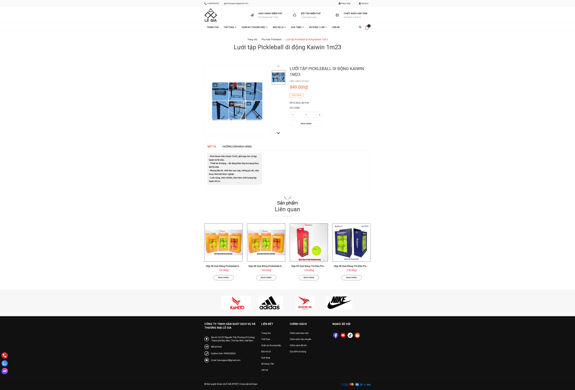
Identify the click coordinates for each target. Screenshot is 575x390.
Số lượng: (295, 108)
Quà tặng (296, 27)
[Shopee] (357, 335)
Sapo (254, 384)
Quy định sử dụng (298, 351)
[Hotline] (4, 355)
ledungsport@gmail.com (237, 3)
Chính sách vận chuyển (300, 339)
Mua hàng (306, 123)
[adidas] (270, 302)
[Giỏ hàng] (366, 27)
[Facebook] (335, 335)
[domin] (304, 302)
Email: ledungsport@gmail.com (225, 360)
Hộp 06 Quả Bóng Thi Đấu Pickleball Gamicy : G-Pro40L (364, 266)
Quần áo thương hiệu (254, 27)
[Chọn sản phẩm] (223, 242)
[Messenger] (4, 371)
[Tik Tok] (350, 335)
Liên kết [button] (267, 323)
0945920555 (213, 3)
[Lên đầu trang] (565, 374)
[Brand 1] (236, 302)
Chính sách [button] (298, 323)
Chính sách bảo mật (299, 333)
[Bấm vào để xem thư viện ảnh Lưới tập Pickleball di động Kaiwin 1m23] (237, 101)
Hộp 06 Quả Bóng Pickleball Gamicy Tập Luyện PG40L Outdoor (241, 266)
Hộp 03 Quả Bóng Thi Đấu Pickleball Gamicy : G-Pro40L (321, 266)
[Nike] (339, 302)
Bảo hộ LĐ (278, 27)
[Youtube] (343, 335)
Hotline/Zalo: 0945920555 (223, 353)
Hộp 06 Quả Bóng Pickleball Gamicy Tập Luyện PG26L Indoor (282, 266)
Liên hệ (336, 27)
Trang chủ (213, 27)
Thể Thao (229, 27)
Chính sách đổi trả (298, 345)
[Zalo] (4, 363)
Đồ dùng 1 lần (317, 27)
